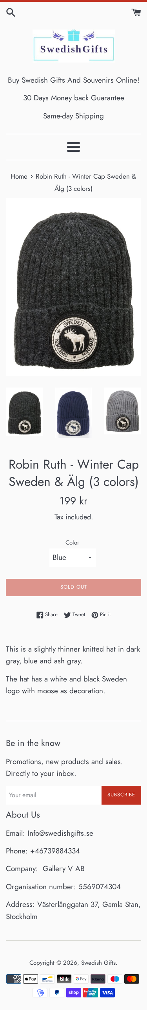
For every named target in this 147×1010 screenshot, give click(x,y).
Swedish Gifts (98, 962)
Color (72, 542)
